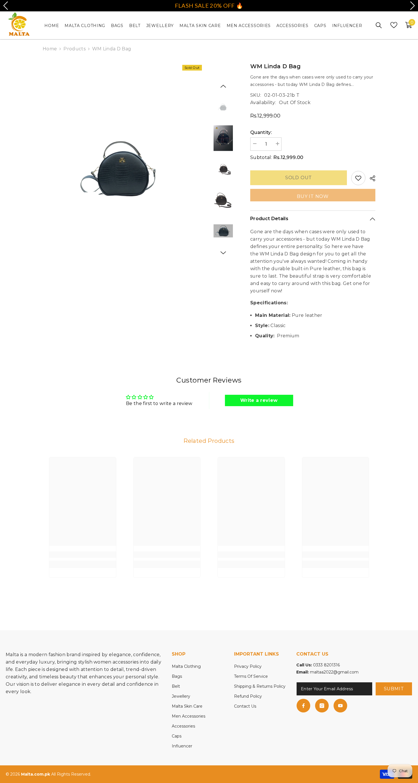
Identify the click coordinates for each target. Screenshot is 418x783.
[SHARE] (370, 178)
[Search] (378, 25)
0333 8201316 (326, 665)
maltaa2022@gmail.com (334, 672)
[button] (223, 86)
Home (50, 48)
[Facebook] (303, 706)
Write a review (259, 400)
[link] (82, 554)
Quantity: (261, 132)
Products (74, 48)
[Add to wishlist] (358, 178)
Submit (394, 688)
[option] (124, 170)
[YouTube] (340, 706)
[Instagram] (322, 706)
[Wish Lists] (393, 25)
